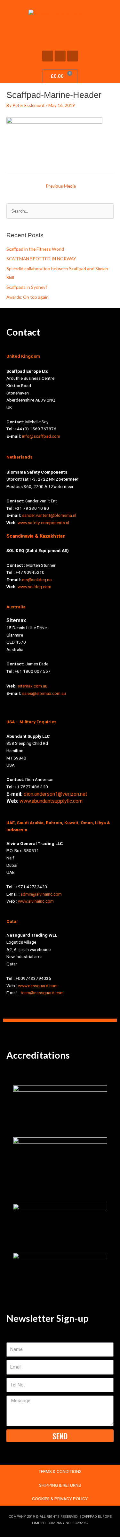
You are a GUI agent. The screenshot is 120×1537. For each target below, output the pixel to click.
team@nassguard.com (42, 992)
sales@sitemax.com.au (44, 693)
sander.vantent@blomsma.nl (49, 515)
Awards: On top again (27, 297)
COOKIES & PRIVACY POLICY (60, 1498)
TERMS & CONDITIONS (60, 1471)
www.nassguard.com (38, 985)
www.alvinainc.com (36, 901)
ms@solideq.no (37, 579)
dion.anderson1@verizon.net (55, 794)
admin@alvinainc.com (41, 894)
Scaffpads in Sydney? (26, 287)
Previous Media (61, 186)
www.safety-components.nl (43, 522)
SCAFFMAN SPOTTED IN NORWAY (41, 258)
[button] (60, 35)
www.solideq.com (34, 586)
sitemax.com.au (32, 685)
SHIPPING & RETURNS (60, 1485)
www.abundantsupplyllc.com (51, 801)
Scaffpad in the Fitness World (35, 249)
